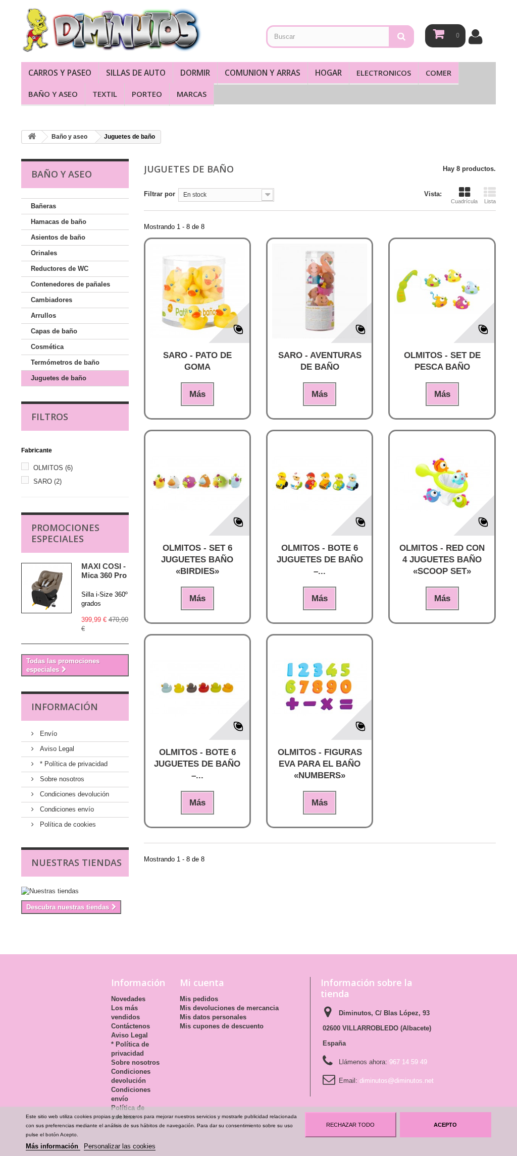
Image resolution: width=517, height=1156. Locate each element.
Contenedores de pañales (70, 284)
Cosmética (47, 347)
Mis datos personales (213, 1017)
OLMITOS (53, 468)
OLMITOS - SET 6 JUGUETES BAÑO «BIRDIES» (197, 559)
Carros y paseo (59, 72)
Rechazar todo (350, 1125)
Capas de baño (54, 331)
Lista (490, 201)
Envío (47, 733)
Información (64, 707)
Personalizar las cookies (120, 1146)
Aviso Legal (56, 749)
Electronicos (383, 73)
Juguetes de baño (58, 378)
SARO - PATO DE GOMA (197, 361)
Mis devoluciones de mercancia (229, 1008)
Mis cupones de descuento (222, 1026)
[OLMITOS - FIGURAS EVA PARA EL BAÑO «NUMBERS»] (319, 687)
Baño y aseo (53, 94)
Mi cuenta (202, 982)
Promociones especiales (65, 533)
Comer (438, 73)
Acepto (445, 1125)
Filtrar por (159, 194)
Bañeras (43, 206)
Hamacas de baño (58, 221)
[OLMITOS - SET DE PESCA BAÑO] (441, 291)
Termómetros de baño (65, 362)
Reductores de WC (59, 268)
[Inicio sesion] (475, 36)
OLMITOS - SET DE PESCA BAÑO (442, 361)
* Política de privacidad (73, 764)
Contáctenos (130, 1026)
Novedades (128, 999)
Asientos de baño (58, 237)
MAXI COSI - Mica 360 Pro (104, 571)
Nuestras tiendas (76, 862)
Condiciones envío (66, 809)
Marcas (191, 94)
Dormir (195, 72)
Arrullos (43, 315)
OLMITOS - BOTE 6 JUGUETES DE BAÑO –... (320, 559)
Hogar (328, 72)
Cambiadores (51, 300)
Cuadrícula (464, 201)
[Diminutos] (111, 30)
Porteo (147, 94)
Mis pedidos (199, 999)
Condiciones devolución (73, 794)
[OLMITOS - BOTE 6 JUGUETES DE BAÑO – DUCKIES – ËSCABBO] (197, 687)
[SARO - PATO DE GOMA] (197, 291)
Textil (104, 94)
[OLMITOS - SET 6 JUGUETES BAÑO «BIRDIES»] (197, 483)
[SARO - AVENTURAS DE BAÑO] (319, 291)
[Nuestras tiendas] (75, 891)
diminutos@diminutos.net (396, 1080)
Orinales (44, 253)
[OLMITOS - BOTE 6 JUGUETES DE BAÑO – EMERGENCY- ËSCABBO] (319, 483)
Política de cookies (67, 824)
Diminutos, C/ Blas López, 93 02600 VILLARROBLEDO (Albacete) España (377, 1028)
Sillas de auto (136, 72)
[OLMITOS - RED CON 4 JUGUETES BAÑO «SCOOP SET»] (441, 483)
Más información (53, 1146)
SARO (47, 481)
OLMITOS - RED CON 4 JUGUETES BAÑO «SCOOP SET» (442, 559)
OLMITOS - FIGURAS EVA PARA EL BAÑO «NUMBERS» (320, 763)
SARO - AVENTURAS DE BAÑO (319, 361)
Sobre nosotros (61, 779)
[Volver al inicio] (31, 137)
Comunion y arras (262, 72)
